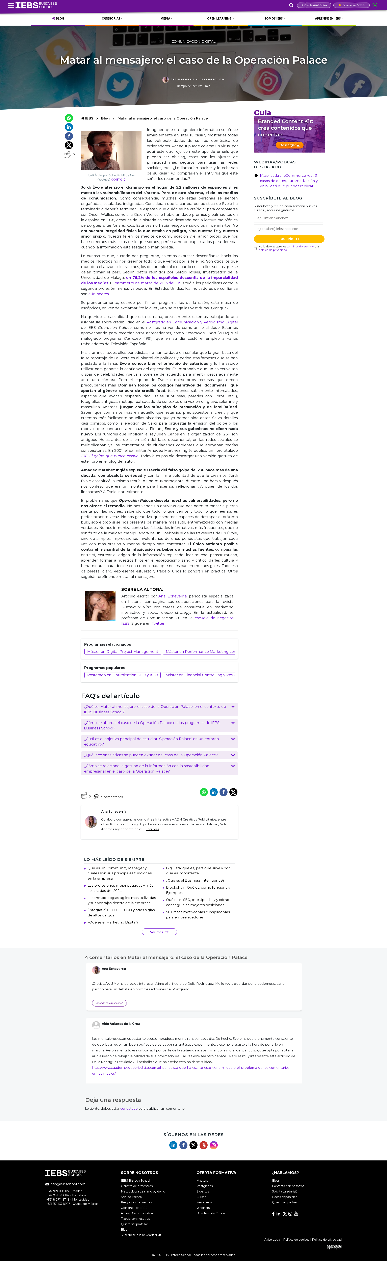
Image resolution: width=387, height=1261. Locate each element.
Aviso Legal (272, 1239)
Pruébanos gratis (353, 5)
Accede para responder (109, 1002)
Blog (105, 118)
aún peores (98, 294)
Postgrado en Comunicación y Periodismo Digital (192, 322)
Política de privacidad (327, 1239)
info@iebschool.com (67, 1184)
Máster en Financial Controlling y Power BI (204, 675)
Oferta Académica (315, 5)
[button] (159, 709)
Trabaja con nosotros (135, 1218)
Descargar (288, 145)
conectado (129, 1108)
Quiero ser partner (285, 1202)
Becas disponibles (284, 1197)
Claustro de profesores (137, 1186)
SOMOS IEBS (274, 18)
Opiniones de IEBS (134, 1208)
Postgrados (205, 1186)
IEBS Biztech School (135, 1180)
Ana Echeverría (172, 596)
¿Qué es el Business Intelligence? (195, 880)
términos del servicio (300, 246)
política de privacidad (273, 250)
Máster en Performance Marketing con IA (203, 651)
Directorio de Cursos (211, 1213)
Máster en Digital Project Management (122, 651)
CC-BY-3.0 (118, 179)
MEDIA (165, 18)
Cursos (201, 1197)
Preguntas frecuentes (136, 1202)
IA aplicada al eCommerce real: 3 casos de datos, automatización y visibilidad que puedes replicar (289, 180)
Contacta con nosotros (288, 1186)
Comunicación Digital (193, 41)
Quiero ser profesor (134, 1224)
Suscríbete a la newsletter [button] (139, 1235)
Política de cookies (296, 1239)
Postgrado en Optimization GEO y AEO (122, 675)
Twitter (158, 623)
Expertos (203, 1191)
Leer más (152, 829)
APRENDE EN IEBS (328, 18)
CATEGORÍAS (111, 18)
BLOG (59, 18)
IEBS (88, 118)
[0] (67, 154)
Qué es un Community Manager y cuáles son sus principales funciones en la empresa (120, 873)
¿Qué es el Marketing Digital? (113, 922)
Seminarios (204, 1202)
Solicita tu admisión (285, 1191)
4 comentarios (112, 797)
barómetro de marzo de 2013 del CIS (148, 283)
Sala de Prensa (131, 1197)
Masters (202, 1180)
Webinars (203, 1208)
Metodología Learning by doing (143, 1191)
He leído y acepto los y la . (289, 248)
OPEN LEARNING (219, 18)
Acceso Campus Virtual (137, 1213)
